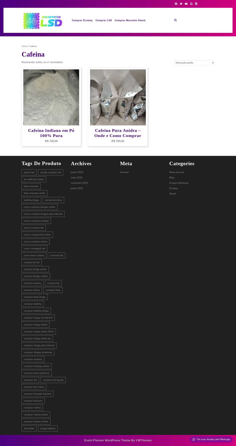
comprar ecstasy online (36, 366)
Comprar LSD (104, 20)
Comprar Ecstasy (82, 20)
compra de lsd (31, 262)
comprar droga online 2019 (39, 331)
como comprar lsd (34, 227)
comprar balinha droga (36, 310)
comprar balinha (33, 303)
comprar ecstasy (33, 359)
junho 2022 (77, 188)
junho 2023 (77, 172)
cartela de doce (53, 200)
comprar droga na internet (38, 317)
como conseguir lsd (34, 248)
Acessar (124, 172)
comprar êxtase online (36, 421)
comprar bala (53, 290)
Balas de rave (176, 172)
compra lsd (53, 283)
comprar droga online (35, 324)
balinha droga (31, 200)
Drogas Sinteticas (178, 182)
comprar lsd (30, 380)
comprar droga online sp (37, 338)
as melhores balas (34, 179)
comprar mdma (32, 407)
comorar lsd (56, 255)
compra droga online (35, 269)
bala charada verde (34, 193)
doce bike (29, 428)
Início (24, 46)
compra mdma (32, 290)
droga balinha (47, 428)
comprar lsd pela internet (37, 393)
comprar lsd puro (33, 400)
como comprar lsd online (37, 234)
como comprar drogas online (39, 207)
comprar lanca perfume (36, 373)
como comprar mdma (35, 241)
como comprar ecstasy (36, 220)
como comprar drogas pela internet (43, 213)
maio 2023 (76, 177)
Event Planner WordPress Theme (107, 440)
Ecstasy (173, 188)
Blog (171, 177)
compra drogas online (36, 276)
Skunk (172, 193)
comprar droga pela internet (39, 345)
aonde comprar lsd (50, 172)
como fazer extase (34, 255)
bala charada (31, 186)
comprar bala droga (34, 296)
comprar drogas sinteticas (38, 352)
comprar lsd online (34, 386)
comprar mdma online (36, 414)
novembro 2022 (79, 182)
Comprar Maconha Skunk (130, 20)
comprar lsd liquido (53, 380)
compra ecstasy (32, 283)
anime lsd (29, 172)
